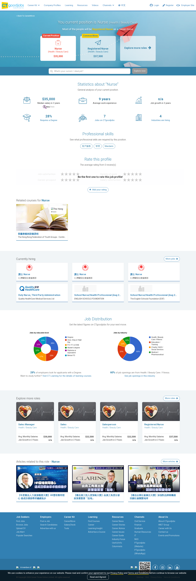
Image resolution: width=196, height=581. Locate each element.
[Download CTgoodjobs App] (145, 567)
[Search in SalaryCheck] (48, 107)
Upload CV (21, 528)
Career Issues (118, 532)
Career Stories (118, 525)
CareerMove (69, 521)
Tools (66, 528)
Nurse (55, 47)
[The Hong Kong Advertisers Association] (34, 567)
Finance (137, 525)
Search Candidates (48, 525)
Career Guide (118, 535)
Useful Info (117, 543)
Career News (118, 521)
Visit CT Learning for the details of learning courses (66, 376)
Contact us (163, 532)
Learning (69, 5)
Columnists (117, 546)
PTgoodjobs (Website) (139, 545)
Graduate (138, 528)
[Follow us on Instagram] (162, 567)
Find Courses (94, 521)
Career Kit (33, 5)
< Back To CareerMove (25, 16)
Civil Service (139, 521)
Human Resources (142, 532)
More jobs (170, 259)
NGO (136, 539)
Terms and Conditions (138, 573)
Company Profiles (52, 5)
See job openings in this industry (140, 376)
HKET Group (163, 525)
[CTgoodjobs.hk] (17, 567)
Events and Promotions (168, 535)
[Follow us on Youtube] (177, 567)
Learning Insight (95, 528)
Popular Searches (24, 535)
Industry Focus (118, 539)
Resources (82, 5)
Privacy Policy (116, 573)
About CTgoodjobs (166, 521)
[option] (58, 48)
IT (135, 535)
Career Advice (118, 528)
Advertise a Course (96, 532)
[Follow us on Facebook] (155, 567)
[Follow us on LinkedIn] (169, 567)
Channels (107, 5)
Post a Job (45, 521)
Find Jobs (20, 521)
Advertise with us (48, 528)
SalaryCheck (69, 525)
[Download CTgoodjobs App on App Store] (132, 567)
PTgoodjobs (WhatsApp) (139, 552)
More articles (169, 461)
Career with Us (165, 528)
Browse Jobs (22, 525)
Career (91, 525)
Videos (95, 5)
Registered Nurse (95, 47)
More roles (170, 398)
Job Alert (20, 532)
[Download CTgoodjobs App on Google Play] (136, 567)
